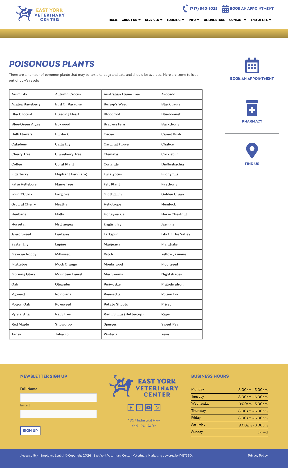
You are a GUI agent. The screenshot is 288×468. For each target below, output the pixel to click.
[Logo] (40, 14)
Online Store (214, 20)
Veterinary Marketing (147, 455)
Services (152, 20)
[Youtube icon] (148, 407)
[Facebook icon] (131, 407)
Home (113, 20)
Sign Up (30, 431)
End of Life (259, 20)
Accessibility (29, 455)
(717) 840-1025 (204, 9)
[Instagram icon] (139, 407)
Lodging (174, 20)
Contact (236, 20)
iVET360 (185, 455)
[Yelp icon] (157, 407)
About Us (129, 20)
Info (192, 20)
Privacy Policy (258, 455)
